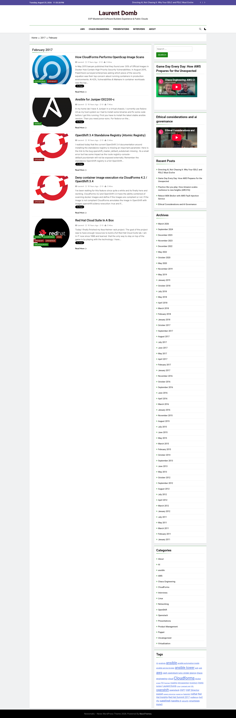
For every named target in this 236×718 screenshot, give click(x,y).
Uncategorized (41, 244)
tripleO (159, 704)
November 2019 (165, 269)
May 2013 (162, 472)
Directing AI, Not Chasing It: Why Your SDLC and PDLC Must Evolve (162, 2)
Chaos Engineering (99, 29)
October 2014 (164, 455)
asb (200, 668)
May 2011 (162, 522)
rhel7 (201, 697)
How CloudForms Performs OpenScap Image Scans (109, 57)
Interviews (139, 29)
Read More (80, 91)
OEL (192, 686)
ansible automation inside (188, 663)
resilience (194, 697)
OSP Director (192, 690)
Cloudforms (184, 678)
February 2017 (164, 364)
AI (159, 564)
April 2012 (162, 500)
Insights (173, 683)
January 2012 (164, 511)
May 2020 (162, 263)
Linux (59, 237)
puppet (159, 694)
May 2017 (162, 353)
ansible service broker (165, 668)
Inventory (194, 683)
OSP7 (182, 690)
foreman (167, 683)
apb (196, 668)
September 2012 (165, 483)
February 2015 (164, 449)
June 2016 (162, 393)
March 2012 (163, 506)
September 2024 (165, 229)
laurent (81, 62)
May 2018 (162, 297)
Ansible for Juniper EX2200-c (95, 99)
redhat (194, 694)
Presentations (121, 29)
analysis (162, 663)
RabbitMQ (186, 694)
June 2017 (162, 348)
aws (159, 673)
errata (158, 683)
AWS (82, 29)
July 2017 (162, 342)
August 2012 (163, 489)
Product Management (168, 626)
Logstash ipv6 (185, 686)
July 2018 (162, 291)
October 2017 (164, 325)
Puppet (161, 632)
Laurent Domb (118, 13)
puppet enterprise (169, 694)
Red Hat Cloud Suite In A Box (94, 220)
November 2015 (165, 415)
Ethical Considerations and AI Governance (177, 204)
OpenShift (52, 81)
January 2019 (164, 280)
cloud (170, 678)
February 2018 (164, 314)
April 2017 (162, 359)
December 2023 (165, 235)
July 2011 (162, 517)
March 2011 (163, 528)
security (185, 701)
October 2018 (164, 286)
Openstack (50, 241)
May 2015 (162, 438)
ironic (200, 683)
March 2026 (163, 224)
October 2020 (164, 257)
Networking (163, 604)
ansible (38, 124)
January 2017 (164, 370)
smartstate (194, 701)
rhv (157, 700)
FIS (162, 683)
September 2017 (165, 331)
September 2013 (165, 460)
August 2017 (163, 336)
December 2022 (165, 246)
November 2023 (165, 240)
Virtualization (164, 643)
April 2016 (162, 398)
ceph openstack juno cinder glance (179, 673)
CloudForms (40, 81)
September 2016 (165, 387)
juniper (159, 686)
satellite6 (165, 700)
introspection (183, 683)
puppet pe (179, 694)
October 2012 (164, 477)
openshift (162, 690)
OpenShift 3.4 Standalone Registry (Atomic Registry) (110, 135)
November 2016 (165, 376)
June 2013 (162, 466)
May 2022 (162, 252)
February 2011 (164, 534)
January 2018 (164, 319)
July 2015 (162, 427)
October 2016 (164, 382)
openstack (174, 690)
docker (198, 679)
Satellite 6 (176, 700)
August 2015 (163, 421)
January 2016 (164, 410)
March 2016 (163, 404)
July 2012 (162, 494)
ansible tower (184, 668)
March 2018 (163, 308)
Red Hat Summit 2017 (179, 697)
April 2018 (162, 303)
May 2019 (162, 274)
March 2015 (163, 443)
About (152, 29)
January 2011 (164, 539)
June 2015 (162, 432)
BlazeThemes (145, 714)
